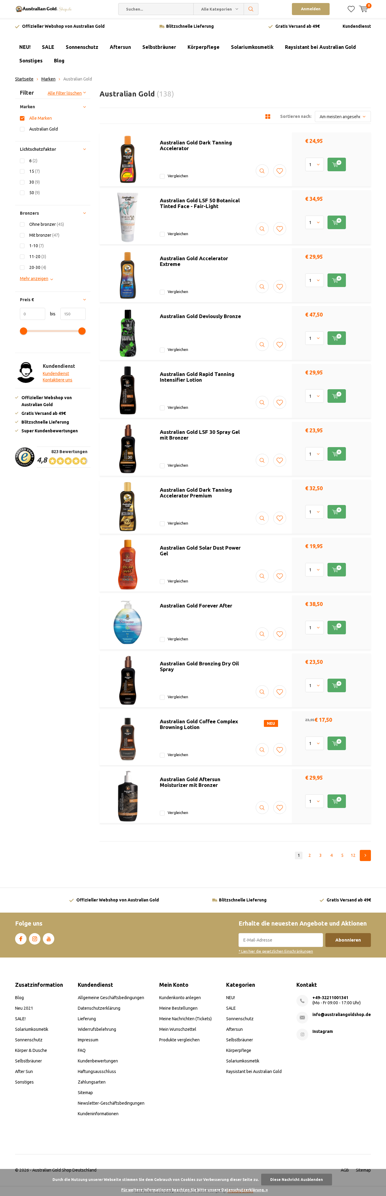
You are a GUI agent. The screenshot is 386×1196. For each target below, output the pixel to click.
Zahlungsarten (92, 1082)
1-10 (36, 245)
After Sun (24, 1071)
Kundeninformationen (98, 1113)
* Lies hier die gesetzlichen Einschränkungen (276, 951)
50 (34, 192)
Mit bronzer (44, 235)
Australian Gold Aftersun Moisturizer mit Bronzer (190, 782)
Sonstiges (31, 60)
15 (34, 171)
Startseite (24, 79)
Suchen (251, 9)
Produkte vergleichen (179, 1039)
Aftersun (120, 47)
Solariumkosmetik (252, 47)
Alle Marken (40, 118)
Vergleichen (178, 176)
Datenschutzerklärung (99, 1008)
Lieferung (87, 1018)
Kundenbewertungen (98, 1061)
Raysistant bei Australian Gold (320, 47)
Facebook (21, 939)
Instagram (34, 939)
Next (365, 855)
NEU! (24, 47)
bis (50, 313)
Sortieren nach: (296, 116)
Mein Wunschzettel (177, 1029)
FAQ (82, 1050)
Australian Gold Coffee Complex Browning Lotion (199, 724)
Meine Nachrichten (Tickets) (185, 1018)
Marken (48, 79)
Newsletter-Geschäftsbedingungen (111, 1103)
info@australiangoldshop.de (341, 1014)
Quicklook (262, 170)
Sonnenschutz (82, 47)
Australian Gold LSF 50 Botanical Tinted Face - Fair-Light (200, 203)
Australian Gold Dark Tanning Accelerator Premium (196, 492)
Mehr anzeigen (34, 278)
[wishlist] (351, 9)
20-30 (37, 267)
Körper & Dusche (31, 1050)
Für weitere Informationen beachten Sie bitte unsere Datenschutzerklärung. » (194, 1190)
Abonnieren (348, 939)
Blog (59, 60)
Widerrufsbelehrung (97, 1029)
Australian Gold (43, 129)
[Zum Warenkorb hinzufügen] (336, 164)
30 (34, 182)
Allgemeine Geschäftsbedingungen (111, 997)
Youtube (48, 939)
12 (353, 855)
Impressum (88, 1039)
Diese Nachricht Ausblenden (296, 1180)
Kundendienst (357, 26)
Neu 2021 (24, 1008)
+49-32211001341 (330, 997)
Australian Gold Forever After (196, 605)
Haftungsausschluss (97, 1071)
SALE (48, 47)
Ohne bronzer (46, 224)
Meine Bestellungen (178, 1008)
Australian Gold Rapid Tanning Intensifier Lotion (197, 377)
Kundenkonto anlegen (180, 997)
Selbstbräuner (159, 47)
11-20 (37, 256)
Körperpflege (204, 47)
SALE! (20, 1018)
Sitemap (85, 1092)
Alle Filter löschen (65, 93)
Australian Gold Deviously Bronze (200, 316)
